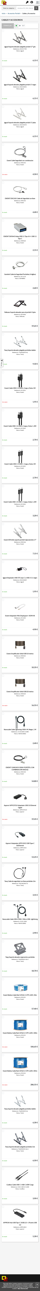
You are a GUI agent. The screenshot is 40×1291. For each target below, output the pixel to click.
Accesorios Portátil (14, 13)
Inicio (3, 13)
